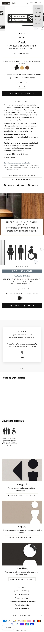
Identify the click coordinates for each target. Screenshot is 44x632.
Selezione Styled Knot (22, 579)
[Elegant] (22, 512)
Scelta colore (22, 294)
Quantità (22, 83)
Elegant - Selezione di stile (22, 537)
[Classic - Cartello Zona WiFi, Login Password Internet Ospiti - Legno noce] (13, 395)
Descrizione (22, 101)
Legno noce (27, 68)
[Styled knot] (22, 554)
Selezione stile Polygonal (22, 495)
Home (21, 37)
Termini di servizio (22, 605)
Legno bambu (22, 68)
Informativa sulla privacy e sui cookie (22, 601)
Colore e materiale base (22, 62)
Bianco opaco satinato (24, 298)
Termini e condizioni (22, 598)
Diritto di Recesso (22, 594)
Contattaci (22, 587)
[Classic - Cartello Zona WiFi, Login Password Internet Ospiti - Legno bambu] (9, 395)
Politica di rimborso (22, 609)
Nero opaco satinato (17, 68)
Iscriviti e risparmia (21, 615)
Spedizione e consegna (22, 175)
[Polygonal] (22, 470)
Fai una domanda (22, 180)
